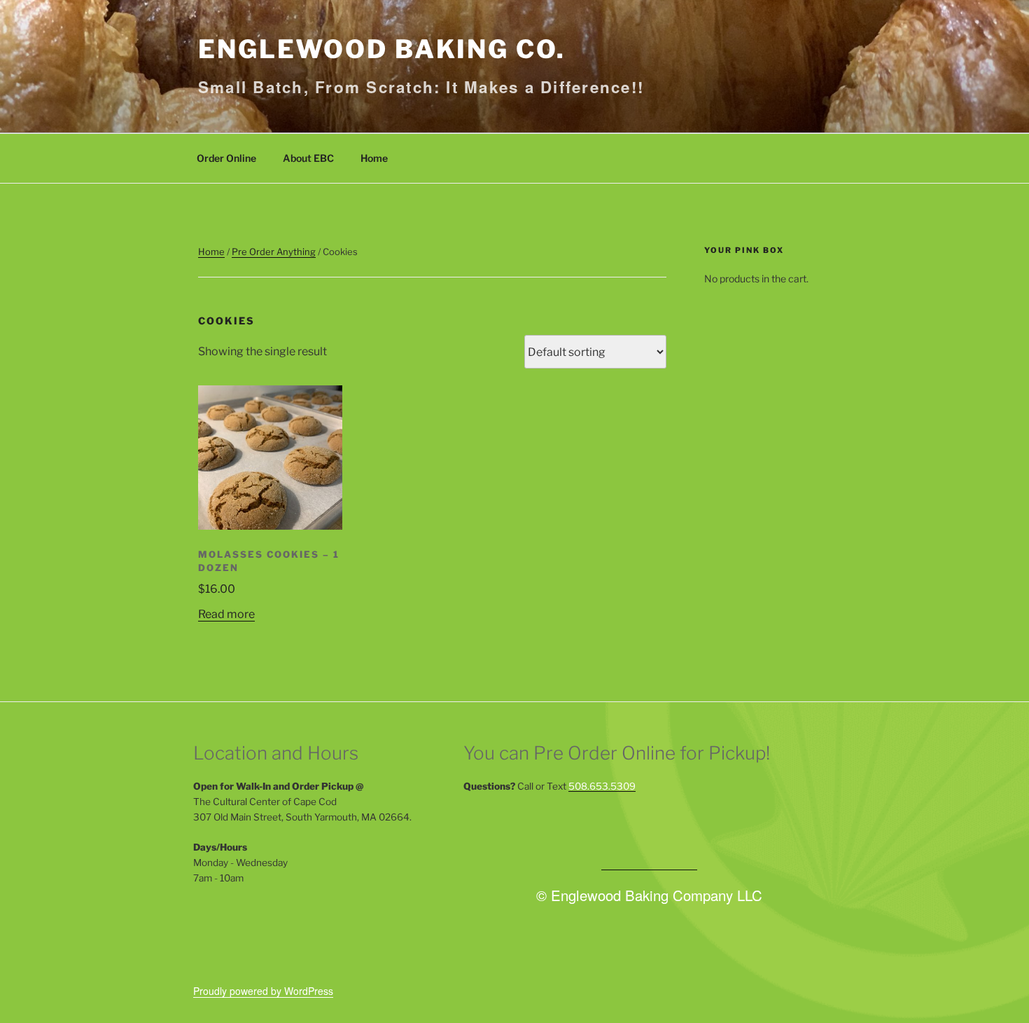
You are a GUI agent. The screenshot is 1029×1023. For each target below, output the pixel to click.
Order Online (226, 158)
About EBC (308, 158)
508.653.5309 (602, 786)
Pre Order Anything (274, 251)
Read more (226, 614)
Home (374, 158)
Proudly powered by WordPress (263, 991)
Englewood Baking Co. (382, 49)
